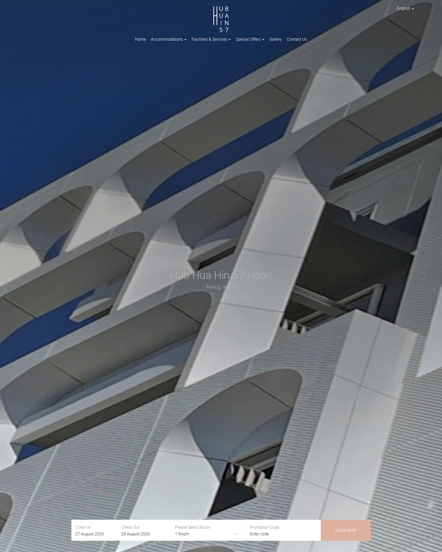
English (404, 8)
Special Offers (249, 39)
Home (140, 39)
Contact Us (297, 39)
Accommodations (167, 39)
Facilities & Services (210, 39)
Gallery (275, 39)
